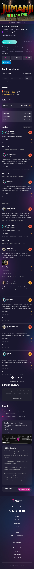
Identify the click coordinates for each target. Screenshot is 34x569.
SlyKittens (9, 248)
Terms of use (16, 554)
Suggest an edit (25, 489)
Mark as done (7, 42)
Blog (16, 519)
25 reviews (24, 29)
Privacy (16, 551)
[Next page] (21, 377)
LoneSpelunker (11, 154)
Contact (17, 526)
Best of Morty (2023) (10, 92)
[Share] (30, 4)
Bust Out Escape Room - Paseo (13, 32)
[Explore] (3, 4)
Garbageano (10, 131)
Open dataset (17, 547)
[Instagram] (13, 511)
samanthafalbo (10, 208)
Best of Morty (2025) (10, 91)
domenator (9, 299)
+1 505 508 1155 (8, 430)
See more (5, 53)
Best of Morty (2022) (10, 94)
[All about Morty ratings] (10, 99)
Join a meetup (16, 538)
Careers (16, 523)
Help (16, 532)
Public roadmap (16, 542)
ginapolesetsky (11, 282)
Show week (27, 73)
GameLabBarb (10, 225)
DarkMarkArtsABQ (12, 326)
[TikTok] (16, 511)
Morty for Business (16, 535)
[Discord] (23, 511)
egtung (8, 353)
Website (6, 432)
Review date (26, 127)
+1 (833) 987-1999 (17, 558)
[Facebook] (20, 511)
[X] (10, 511)
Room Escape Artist (17, 398)
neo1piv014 (9, 181)
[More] (15, 42)
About (17, 516)
